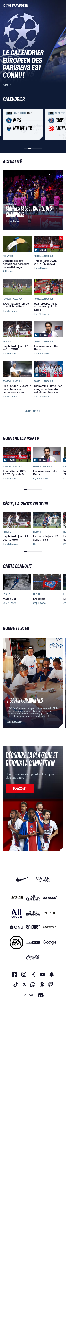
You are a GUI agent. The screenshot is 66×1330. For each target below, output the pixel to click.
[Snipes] (33, 927)
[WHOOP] (50, 913)
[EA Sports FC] (16, 942)
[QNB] (16, 927)
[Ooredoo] (50, 897)
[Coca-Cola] (33, 957)
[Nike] (23, 879)
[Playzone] (20, 788)
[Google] (50, 942)
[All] (16, 913)
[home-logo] (15, 5)
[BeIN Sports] (33, 942)
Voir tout (31, 411)
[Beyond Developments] (16, 897)
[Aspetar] (50, 927)
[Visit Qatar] (33, 897)
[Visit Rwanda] (33, 913)
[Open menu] (61, 5)
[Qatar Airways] (43, 879)
